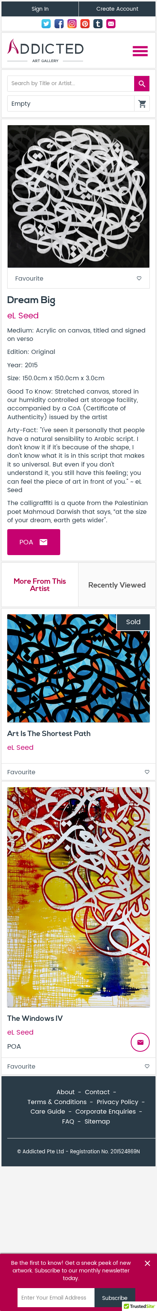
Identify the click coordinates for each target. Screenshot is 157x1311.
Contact (110, 23)
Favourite (78, 279)
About (65, 1092)
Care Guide (47, 1112)
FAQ (68, 1122)
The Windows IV (35, 1018)
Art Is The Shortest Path (49, 733)
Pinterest (85, 23)
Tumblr (98, 23)
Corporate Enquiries (105, 1112)
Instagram (72, 23)
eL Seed (23, 316)
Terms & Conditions (57, 1102)
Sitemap (97, 1122)
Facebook (59, 23)
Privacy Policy (117, 1102)
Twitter (46, 23)
